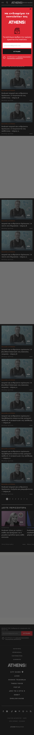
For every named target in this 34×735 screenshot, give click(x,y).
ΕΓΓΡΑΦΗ (17, 51)
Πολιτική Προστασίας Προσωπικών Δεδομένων (19, 57)
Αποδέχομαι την (19, 57)
